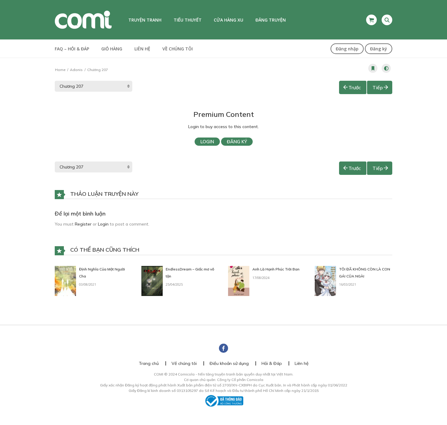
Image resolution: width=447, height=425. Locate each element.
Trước (354, 87)
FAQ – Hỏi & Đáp (72, 49)
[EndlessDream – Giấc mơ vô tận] (152, 280)
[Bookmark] (372, 68)
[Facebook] (223, 348)
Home (60, 69)
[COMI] (83, 19)
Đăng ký (378, 49)
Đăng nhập (347, 49)
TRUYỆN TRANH (144, 20)
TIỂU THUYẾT (188, 20)
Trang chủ (149, 363)
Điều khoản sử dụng (229, 363)
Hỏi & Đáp (272, 363)
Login (207, 141)
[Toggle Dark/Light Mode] (386, 68)
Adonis (76, 69)
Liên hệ (142, 49)
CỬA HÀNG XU (228, 20)
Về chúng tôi (177, 49)
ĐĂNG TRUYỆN (270, 20)
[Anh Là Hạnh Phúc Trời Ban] (238, 280)
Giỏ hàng (111, 49)
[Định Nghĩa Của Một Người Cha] (65, 280)
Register (83, 224)
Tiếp (377, 87)
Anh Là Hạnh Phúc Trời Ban (276, 269)
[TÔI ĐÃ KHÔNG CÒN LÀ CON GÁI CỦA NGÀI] (325, 280)
